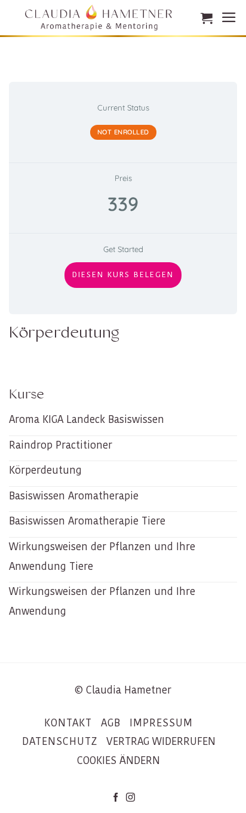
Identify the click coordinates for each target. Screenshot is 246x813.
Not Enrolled (123, 132)
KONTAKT (68, 723)
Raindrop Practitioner (60, 445)
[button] (207, 18)
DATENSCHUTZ (59, 741)
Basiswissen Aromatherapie (74, 496)
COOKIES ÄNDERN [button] (118, 760)
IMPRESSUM (161, 723)
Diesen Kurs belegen (123, 274)
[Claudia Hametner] (98, 17)
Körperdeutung (45, 470)
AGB (111, 723)
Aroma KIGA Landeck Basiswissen (86, 419)
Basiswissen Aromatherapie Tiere (87, 521)
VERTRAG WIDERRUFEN (161, 741)
